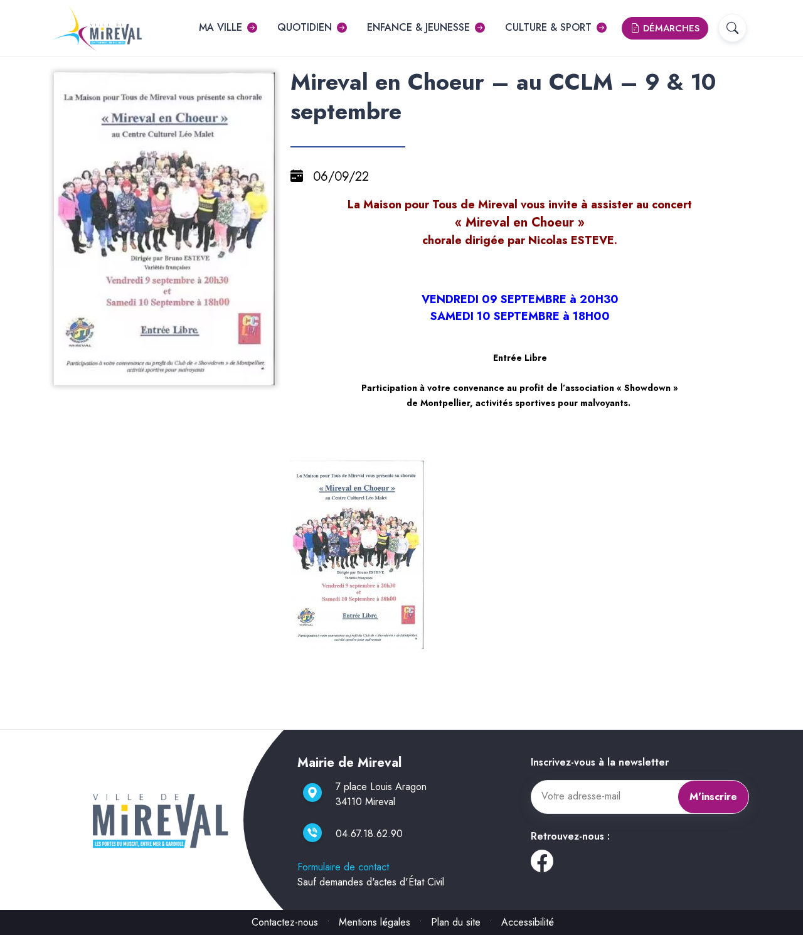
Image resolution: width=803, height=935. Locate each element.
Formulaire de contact (343, 867)
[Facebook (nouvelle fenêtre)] (542, 865)
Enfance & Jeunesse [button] (418, 27)
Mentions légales (374, 922)
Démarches (669, 28)
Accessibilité (527, 922)
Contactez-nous (285, 922)
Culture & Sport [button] (548, 27)
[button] (732, 28)
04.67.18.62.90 (369, 833)
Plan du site (456, 922)
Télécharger (169, 374)
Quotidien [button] (304, 27)
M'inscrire (713, 796)
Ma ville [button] (220, 27)
